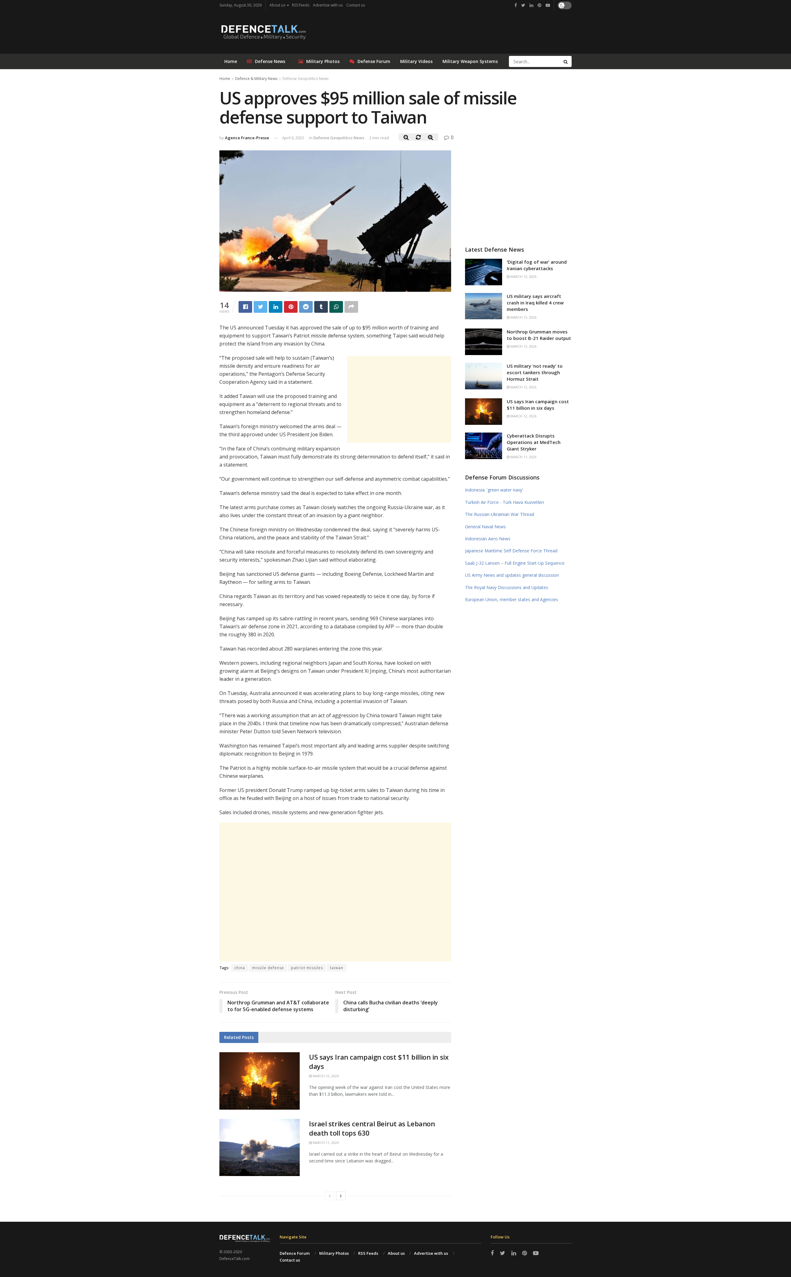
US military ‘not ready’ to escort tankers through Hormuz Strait (535, 372)
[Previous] (329, 1195)
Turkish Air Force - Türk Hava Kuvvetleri (504, 502)
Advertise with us (328, 5)
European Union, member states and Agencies (511, 599)
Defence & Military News (256, 78)
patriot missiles (307, 967)
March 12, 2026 (325, 1076)
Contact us (355, 5)
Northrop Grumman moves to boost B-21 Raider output (539, 335)
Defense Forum (373, 61)
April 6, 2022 (293, 137)
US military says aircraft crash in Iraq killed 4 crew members (535, 302)
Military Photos (323, 61)
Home (230, 61)
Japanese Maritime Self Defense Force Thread (511, 551)
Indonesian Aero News (487, 539)
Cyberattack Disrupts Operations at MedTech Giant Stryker (533, 442)
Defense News (270, 61)
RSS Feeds (300, 5)
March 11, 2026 (325, 1142)
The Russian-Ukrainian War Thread (499, 514)
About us (277, 5)
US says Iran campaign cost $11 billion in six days (538, 404)
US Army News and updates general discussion (512, 575)
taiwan (336, 967)
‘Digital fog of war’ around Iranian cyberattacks (537, 265)
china (239, 967)
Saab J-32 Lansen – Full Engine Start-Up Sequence (515, 563)
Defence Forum (295, 1253)
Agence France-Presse (247, 137)
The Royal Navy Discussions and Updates (506, 587)
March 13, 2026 (523, 276)
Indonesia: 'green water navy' (494, 490)
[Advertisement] (399, 399)
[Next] (340, 1195)
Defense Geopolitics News (305, 78)
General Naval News (485, 527)
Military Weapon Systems (470, 61)
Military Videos (416, 61)
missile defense (268, 967)
